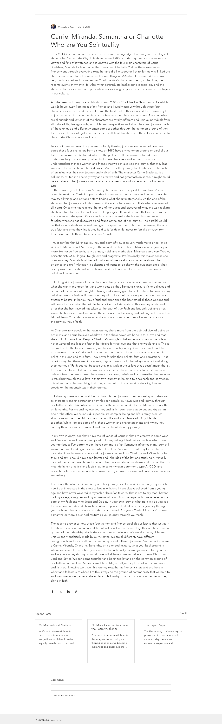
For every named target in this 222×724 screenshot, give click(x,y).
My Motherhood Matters (55, 625)
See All (183, 613)
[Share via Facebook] (52, 591)
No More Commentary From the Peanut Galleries (110, 627)
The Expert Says (154, 625)
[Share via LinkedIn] (68, 591)
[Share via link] (76, 591)
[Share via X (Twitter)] (60, 591)
